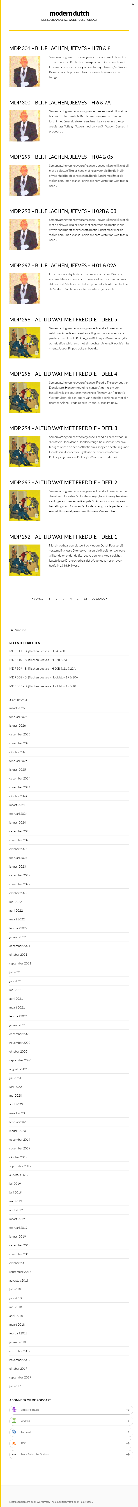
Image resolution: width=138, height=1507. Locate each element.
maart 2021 (17, 1007)
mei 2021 (15, 990)
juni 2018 (15, 1298)
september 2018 (20, 1271)
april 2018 (16, 1316)
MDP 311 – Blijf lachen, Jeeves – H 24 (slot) (37, 651)
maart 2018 (17, 1324)
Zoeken (133, 4)
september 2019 (20, 1166)
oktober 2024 (18, 796)
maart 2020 (17, 1113)
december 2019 (19, 1139)
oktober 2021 (18, 954)
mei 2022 (15, 902)
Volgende (98, 598)
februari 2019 (18, 1227)
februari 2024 (18, 813)
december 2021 (19, 946)
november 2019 (19, 1148)
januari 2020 (17, 1131)
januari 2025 (17, 769)
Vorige (38, 598)
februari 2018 (18, 1333)
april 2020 (16, 1104)
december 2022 (19, 875)
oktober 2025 (18, 752)
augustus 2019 (19, 1175)
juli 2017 (15, 1386)
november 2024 (19, 787)
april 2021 (16, 998)
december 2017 (19, 1351)
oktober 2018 (18, 1263)
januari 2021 (17, 1025)
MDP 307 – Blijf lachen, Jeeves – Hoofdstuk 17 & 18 (42, 686)
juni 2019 (15, 1192)
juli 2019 (15, 1183)
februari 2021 (18, 1016)
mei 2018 (15, 1307)
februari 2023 (18, 857)
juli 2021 (15, 972)
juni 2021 (15, 981)
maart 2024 (17, 805)
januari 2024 (17, 822)
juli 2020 (15, 1078)
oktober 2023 (18, 849)
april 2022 (16, 910)
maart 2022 (17, 919)
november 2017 (19, 1360)
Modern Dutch (69, 13)
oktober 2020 (18, 1051)
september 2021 (20, 963)
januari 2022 (17, 937)
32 (85, 598)
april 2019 (16, 1210)
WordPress (43, 1501)
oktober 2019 (18, 1157)
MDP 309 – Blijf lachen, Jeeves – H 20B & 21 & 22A (42, 668)
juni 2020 (15, 1086)
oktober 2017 (18, 1368)
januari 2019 (17, 1236)
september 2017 (20, 1377)
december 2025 (19, 734)
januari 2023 (17, 866)
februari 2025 (18, 761)
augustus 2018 (19, 1280)
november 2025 (19, 743)
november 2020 (19, 1042)
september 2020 (20, 1060)
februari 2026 (18, 717)
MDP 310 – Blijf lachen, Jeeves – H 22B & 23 (38, 660)
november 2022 (19, 884)
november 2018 (19, 1254)
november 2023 (19, 840)
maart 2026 (17, 708)
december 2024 (19, 778)
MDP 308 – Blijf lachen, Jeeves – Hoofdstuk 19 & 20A (43, 677)
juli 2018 (15, 1289)
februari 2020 (18, 1122)
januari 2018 (17, 1342)
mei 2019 (15, 1201)
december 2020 (19, 1034)
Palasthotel (86, 1501)
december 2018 (19, 1245)
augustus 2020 (19, 1069)
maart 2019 (17, 1219)
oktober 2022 (18, 893)
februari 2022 (18, 928)
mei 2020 (15, 1095)
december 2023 (19, 831)
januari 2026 (17, 725)
